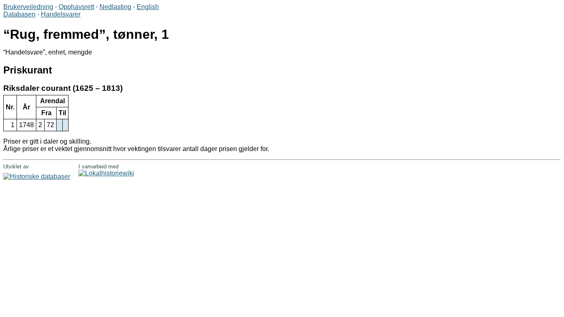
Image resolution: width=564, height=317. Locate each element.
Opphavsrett (76, 6)
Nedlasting (115, 6)
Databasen (19, 14)
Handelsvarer (61, 14)
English (148, 6)
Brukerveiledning (28, 6)
